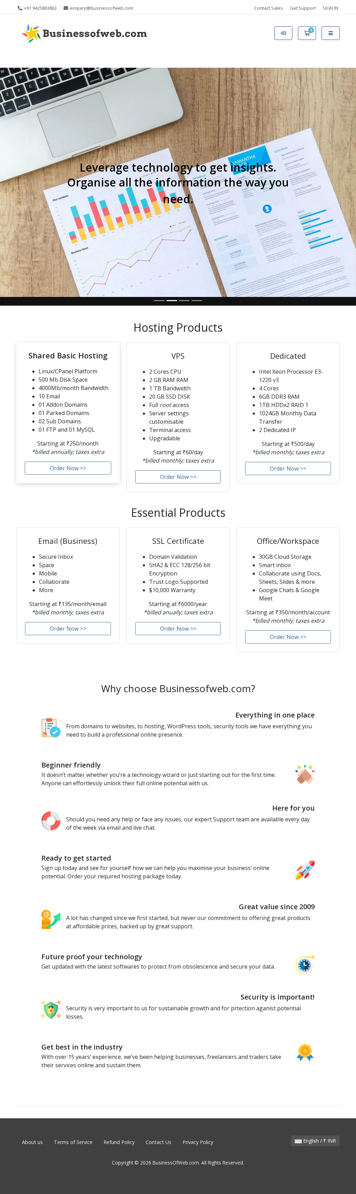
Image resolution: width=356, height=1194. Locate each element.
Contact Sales (268, 8)
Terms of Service (73, 1142)
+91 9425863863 (40, 8)
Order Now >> (68, 468)
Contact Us (158, 1142)
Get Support (303, 8)
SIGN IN (330, 8)
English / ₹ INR (319, 1140)
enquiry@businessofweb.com (101, 8)
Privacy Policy (198, 1142)
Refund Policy (119, 1142)
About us (32, 1142)
